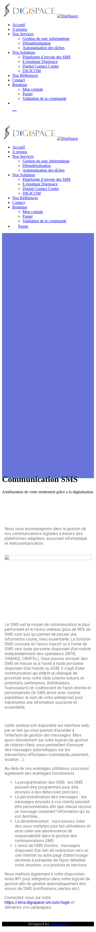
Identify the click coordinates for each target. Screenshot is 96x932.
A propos (19, 29)
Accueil (18, 25)
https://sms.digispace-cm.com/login (37, 902)
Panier (28, 94)
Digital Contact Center (41, 66)
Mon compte (33, 89)
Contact (18, 80)
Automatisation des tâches (44, 48)
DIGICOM (32, 71)
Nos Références (25, 75)
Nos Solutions (23, 52)
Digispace (58, 924)
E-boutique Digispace (40, 61)
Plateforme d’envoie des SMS (47, 57)
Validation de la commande (44, 98)
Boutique (19, 84)
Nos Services (23, 34)
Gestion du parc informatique (46, 38)
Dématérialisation (37, 43)
